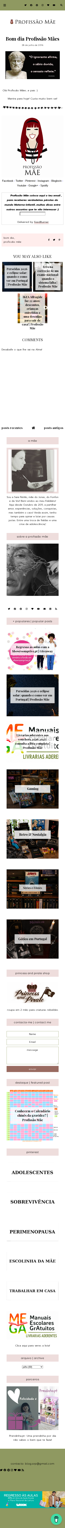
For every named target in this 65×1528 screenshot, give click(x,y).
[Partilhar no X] (54, 240)
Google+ (33, 185)
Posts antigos (53, 428)
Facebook (7, 180)
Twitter (19, 180)
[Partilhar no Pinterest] (59, 240)
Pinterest (30, 180)
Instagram (44, 180)
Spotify (44, 185)
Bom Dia (9, 238)
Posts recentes (12, 428)
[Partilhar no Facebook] (49, 240)
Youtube (21, 185)
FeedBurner (41, 222)
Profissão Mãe (12, 242)
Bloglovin (56, 180)
